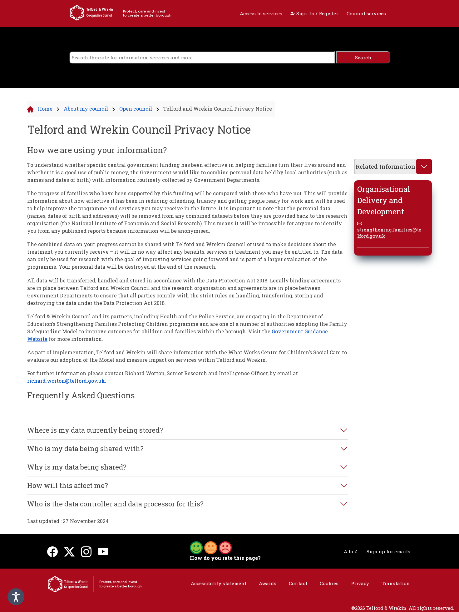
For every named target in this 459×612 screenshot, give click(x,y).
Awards (267, 583)
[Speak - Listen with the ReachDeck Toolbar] (15, 596)
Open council (135, 108)
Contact (298, 583)
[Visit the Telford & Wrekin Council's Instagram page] (86, 551)
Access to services (261, 13)
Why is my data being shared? (76, 467)
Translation (396, 583)
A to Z (350, 551)
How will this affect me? (67, 485)
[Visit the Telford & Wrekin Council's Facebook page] (52, 551)
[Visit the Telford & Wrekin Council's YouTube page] (103, 551)
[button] (211, 547)
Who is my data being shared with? (85, 449)
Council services (366, 13)
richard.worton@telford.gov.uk (66, 380)
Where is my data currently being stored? (95, 430)
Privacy (360, 583)
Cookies (329, 583)
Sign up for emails (388, 551)
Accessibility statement (218, 583)
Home (45, 108)
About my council (86, 108)
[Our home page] (94, 583)
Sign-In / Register (316, 13)
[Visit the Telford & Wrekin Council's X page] (69, 551)
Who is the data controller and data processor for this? (115, 504)
